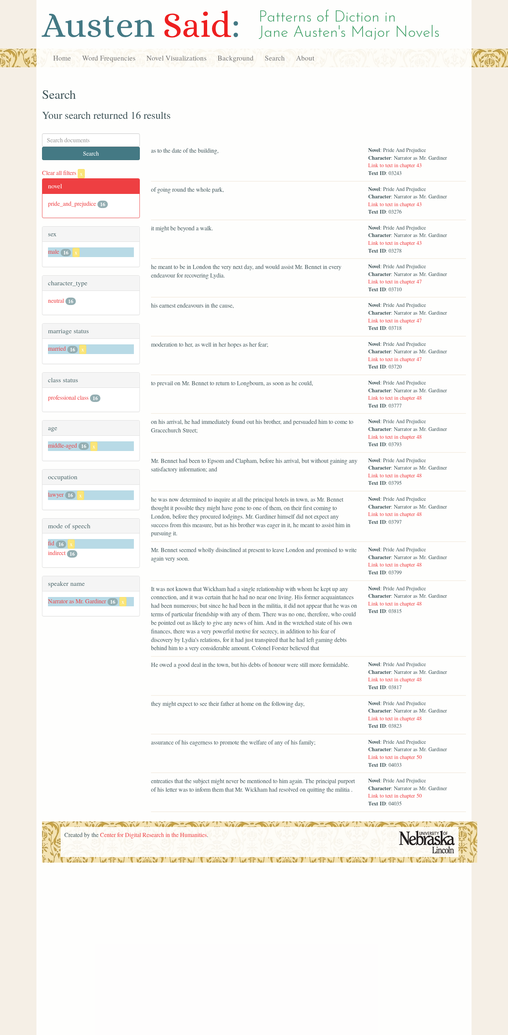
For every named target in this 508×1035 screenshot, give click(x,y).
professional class (68, 397)
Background (236, 57)
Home (62, 57)
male (53, 251)
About (305, 57)
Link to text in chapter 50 (395, 756)
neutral (56, 300)
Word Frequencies (108, 57)
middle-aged (62, 445)
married (57, 348)
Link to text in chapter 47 (395, 281)
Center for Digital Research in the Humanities (153, 834)
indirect (56, 553)
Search (275, 57)
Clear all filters (62, 172)
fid (51, 543)
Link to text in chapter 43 (395, 165)
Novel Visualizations (176, 57)
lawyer (56, 494)
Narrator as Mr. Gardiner (77, 601)
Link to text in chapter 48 (395, 397)
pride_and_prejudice (72, 203)
